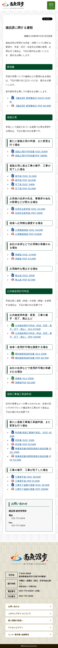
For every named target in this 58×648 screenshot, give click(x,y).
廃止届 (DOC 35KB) (25, 275)
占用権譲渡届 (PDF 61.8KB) (28, 234)
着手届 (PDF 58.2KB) (25, 180)
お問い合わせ (13, 606)
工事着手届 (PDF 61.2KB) (27, 481)
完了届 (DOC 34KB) (25, 184)
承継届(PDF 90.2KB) (25, 382)
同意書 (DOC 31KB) (24, 440)
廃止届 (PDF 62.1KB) (25, 279)
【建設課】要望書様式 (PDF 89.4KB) (33, 105)
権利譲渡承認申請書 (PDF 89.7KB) (32, 358)
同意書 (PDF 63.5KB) (25, 444)
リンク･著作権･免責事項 (18, 634)
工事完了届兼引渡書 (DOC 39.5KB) (32, 485)
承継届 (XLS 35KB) (24, 378)
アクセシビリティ (15, 627)
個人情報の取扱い (15, 620)
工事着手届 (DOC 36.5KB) (28, 477)
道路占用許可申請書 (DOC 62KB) (31, 151)
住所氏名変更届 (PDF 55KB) (29, 213)
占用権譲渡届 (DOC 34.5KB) (29, 230)
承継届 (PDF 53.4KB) (25, 258)
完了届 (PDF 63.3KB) (25, 188)
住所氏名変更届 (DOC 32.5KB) (30, 209)
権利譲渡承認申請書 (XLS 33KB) (31, 354)
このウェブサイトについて (19, 613)
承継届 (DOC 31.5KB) (25, 254)
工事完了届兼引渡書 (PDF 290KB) (31, 489)
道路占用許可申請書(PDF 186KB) (31, 155)
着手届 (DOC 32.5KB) (26, 176)
